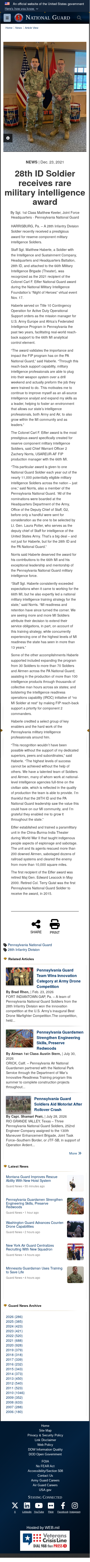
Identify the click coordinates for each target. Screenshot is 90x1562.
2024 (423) (14, 1326)
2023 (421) (14, 1330)
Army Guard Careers (45, 1480)
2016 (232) (14, 1364)
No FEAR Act (45, 1466)
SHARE (36, 932)
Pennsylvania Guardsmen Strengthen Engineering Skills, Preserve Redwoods (60, 1040)
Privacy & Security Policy (45, 1435)
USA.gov (45, 1490)
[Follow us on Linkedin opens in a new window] (27, 1507)
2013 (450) (14, 1378)
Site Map (45, 1430)
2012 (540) (14, 1383)
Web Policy (45, 1445)
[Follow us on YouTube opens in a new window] (39, 1507)
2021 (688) (14, 1340)
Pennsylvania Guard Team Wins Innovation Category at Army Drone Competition (59, 978)
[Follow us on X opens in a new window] (15, 1507)
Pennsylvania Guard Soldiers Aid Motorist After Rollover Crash (58, 1104)
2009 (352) (14, 1397)
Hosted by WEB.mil (43, 1528)
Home (45, 1426)
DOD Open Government (45, 1454)
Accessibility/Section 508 (45, 1471)
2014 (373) (14, 1373)
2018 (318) (14, 1354)
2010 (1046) (15, 1392)
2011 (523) (14, 1387)
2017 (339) (14, 1359)
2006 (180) (14, 1411)
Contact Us (45, 1475)
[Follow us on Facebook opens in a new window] (63, 1507)
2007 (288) (14, 1406)
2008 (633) (14, 1402)
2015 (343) (14, 1368)
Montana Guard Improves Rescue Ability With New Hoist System (31, 1178)
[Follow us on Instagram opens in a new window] (75, 1507)
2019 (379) (14, 1349)
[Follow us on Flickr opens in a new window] (51, 1507)
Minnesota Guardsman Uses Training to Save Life (34, 1270)
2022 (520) (14, 1335)
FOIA (45, 1461)
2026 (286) (14, 1316)
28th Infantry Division (24, 949)
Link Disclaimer (45, 1440)
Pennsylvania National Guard (30, 944)
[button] (22, 8)
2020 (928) (14, 1345)
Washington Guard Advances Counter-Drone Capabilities (35, 1224)
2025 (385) (14, 1321)
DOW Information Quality (45, 1449)
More (73, 1153)
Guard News (14, 1186)
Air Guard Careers (45, 1485)
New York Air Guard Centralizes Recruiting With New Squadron (30, 1247)
